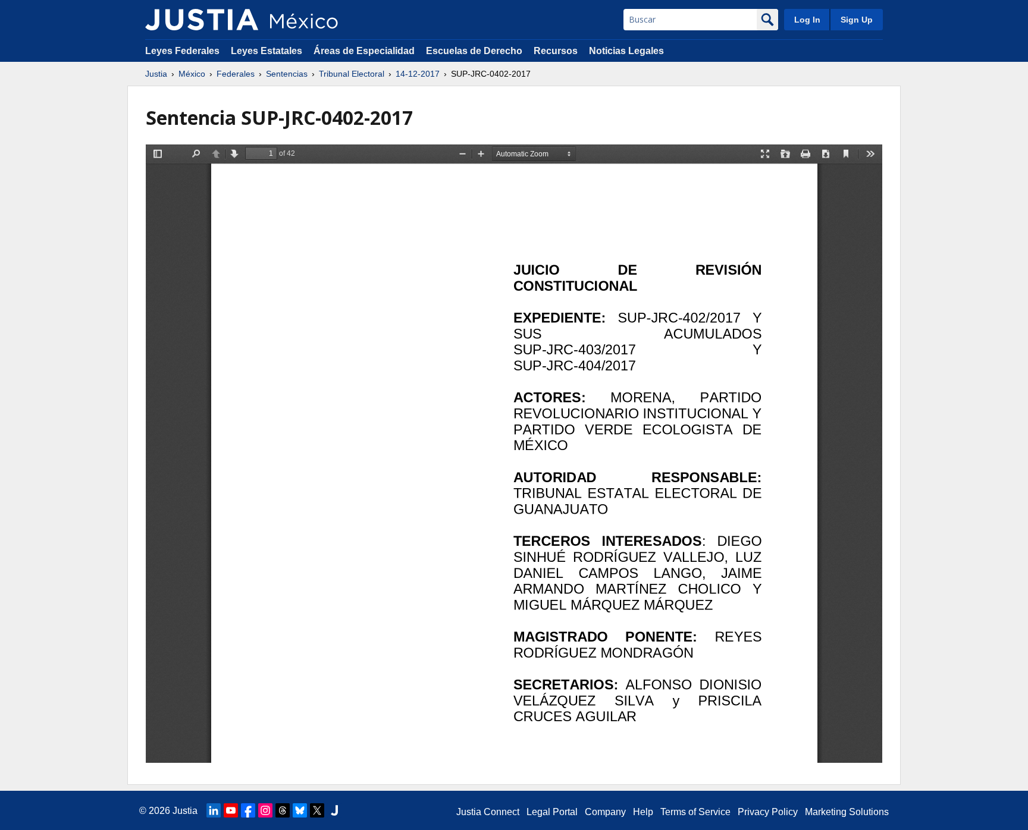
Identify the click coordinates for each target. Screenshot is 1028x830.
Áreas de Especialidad (364, 51)
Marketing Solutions (847, 812)
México (191, 73)
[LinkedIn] (213, 810)
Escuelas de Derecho (474, 51)
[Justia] (201, 19)
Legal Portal (552, 812)
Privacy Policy (768, 812)
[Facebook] (248, 810)
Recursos (556, 51)
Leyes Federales (182, 51)
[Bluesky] (300, 810)
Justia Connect (487, 812)
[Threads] (282, 810)
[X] (317, 810)
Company (605, 812)
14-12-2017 (418, 73)
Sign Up (857, 19)
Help (643, 812)
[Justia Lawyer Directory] (334, 810)
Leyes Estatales (266, 51)
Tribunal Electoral (351, 73)
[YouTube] (231, 810)
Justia (156, 73)
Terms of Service (695, 812)
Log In (807, 19)
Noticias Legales (626, 51)
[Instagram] (265, 810)
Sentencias (287, 73)
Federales (236, 73)
